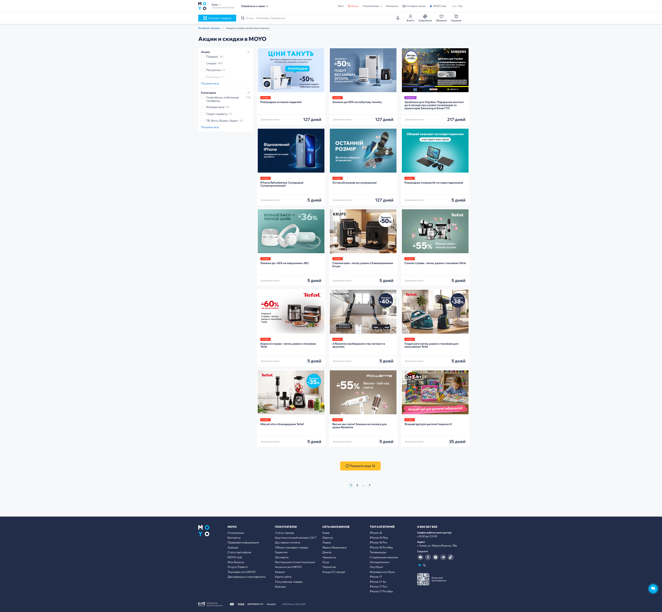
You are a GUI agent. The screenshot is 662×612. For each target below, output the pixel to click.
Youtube (420, 557)
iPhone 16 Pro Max (381, 547)
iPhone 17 (376, 576)
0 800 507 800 (427, 526)
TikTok (451, 557)
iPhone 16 (376, 532)
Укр (454, 6)
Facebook (428, 557)
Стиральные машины (384, 557)
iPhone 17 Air (378, 581)
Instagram (435, 557)
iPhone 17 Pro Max (381, 591)
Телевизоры (378, 552)
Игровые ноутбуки (382, 572)
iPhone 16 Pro (378, 542)
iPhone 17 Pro (378, 586)
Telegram (443, 557)
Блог (341, 6)
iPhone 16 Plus (379, 537)
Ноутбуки (376, 567)
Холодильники (380, 562)
